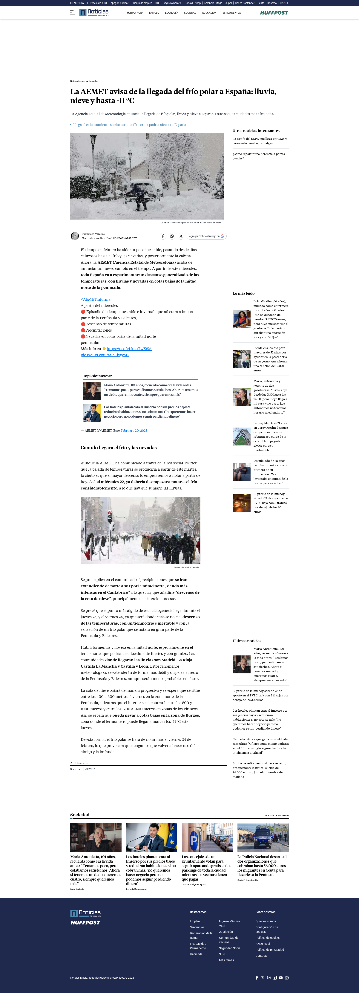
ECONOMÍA (171, 12)
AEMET (90, 769)
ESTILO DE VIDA (232, 12)
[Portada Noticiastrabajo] (85, 913)
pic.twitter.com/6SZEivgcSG (105, 354)
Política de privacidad (270, 950)
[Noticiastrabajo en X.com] (262, 978)
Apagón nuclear (119, 3)
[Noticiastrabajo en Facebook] (256, 978)
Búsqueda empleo (142, 3)
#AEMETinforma (96, 299)
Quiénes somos (266, 921)
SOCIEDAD (190, 12)
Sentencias (197, 927)
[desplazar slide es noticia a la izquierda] (87, 3)
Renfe (261, 3)
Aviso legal (263, 944)
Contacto (262, 956)
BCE (157, 3)
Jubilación (226, 932)
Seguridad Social (230, 948)
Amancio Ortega (213, 3)
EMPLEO (154, 12)
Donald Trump (193, 3)
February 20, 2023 (134, 430)
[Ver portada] (93, 12)
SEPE (222, 954)
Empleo (195, 921)
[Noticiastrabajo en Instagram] (268, 978)
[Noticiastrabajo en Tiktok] (274, 978)
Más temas (226, 960)
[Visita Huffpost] (274, 13)
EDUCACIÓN (209, 12)
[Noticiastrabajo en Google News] (286, 978)
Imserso (272, 3)
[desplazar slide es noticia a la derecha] (287, 3)
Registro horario (172, 3)
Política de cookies (268, 938)
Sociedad (76, 769)
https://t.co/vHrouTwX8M (129, 348)
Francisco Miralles (93, 234)
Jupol (228, 3)
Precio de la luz (98, 3)
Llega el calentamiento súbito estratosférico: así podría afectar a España (129, 124)
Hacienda (196, 954)
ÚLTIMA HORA (135, 12)
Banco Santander (244, 3)
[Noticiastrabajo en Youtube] (280, 978)
